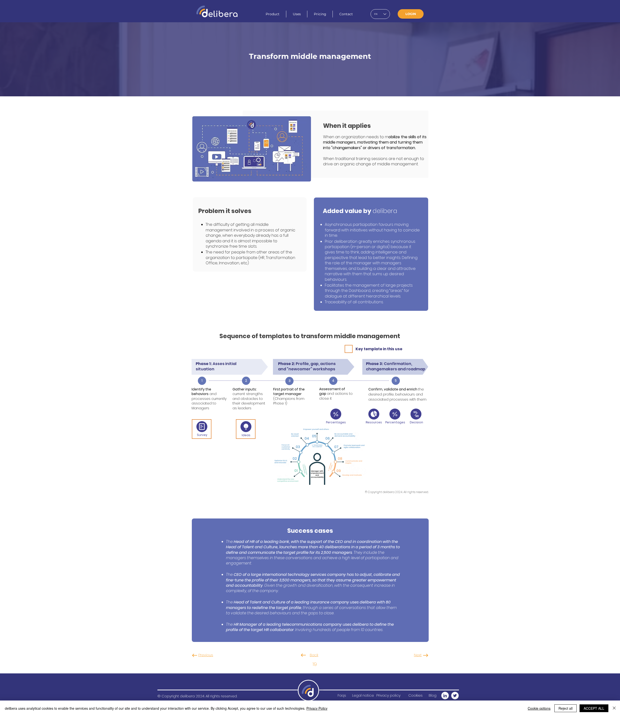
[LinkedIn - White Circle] (445, 695)
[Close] (614, 708)
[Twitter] (455, 695)
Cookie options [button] (539, 708)
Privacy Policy (316, 708)
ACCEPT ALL (594, 708)
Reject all (565, 708)
